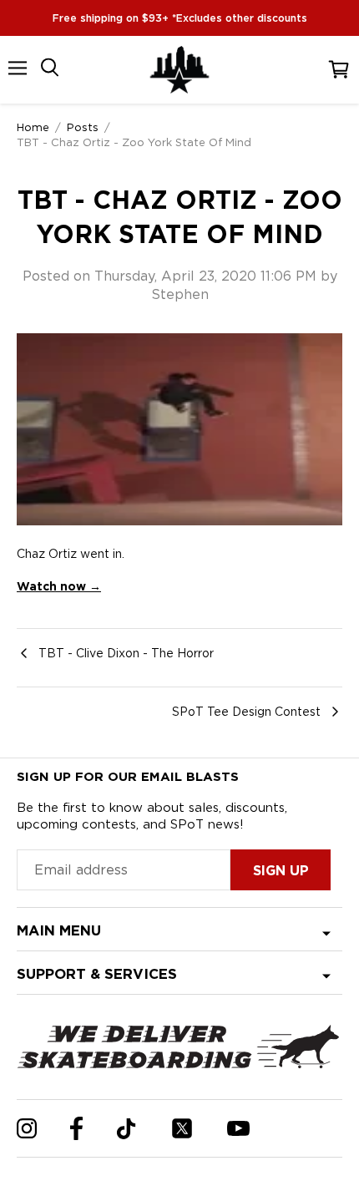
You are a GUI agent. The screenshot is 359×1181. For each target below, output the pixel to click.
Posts (83, 127)
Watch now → (59, 586)
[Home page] (179, 69)
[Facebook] (76, 1128)
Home (33, 127)
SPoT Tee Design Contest (246, 711)
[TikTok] (126, 1128)
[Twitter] (182, 1128)
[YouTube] (238, 1128)
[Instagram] (27, 1128)
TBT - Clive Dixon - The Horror (126, 653)
